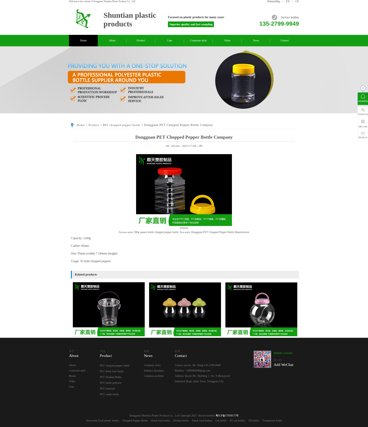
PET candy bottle (109, 394)
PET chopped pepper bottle (121, 125)
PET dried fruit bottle (112, 371)
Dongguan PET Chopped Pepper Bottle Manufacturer (220, 232)
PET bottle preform (110, 382)
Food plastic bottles (108, 420)
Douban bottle (180, 420)
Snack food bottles (202, 420)
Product (141, 40)
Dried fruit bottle (160, 420)
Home (83, 40)
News (256, 40)
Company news (152, 365)
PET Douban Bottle (110, 377)
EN (288, 1)
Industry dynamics (154, 370)
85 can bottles (237, 420)
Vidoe (227, 40)
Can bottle (221, 420)
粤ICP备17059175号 (227, 415)
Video (72, 381)
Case (169, 40)
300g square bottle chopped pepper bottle (156, 232)
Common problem (154, 376)
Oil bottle (253, 420)
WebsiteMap (273, 1)
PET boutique (107, 388)
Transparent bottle (272, 420)
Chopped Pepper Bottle (135, 420)
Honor (72, 376)
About (112, 40)
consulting (363, 101)
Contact (285, 40)
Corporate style (198, 40)
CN (297, 1)
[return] (184, 228)
